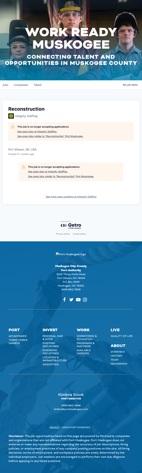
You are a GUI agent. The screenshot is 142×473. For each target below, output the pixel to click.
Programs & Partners (86, 345)
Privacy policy (63, 234)
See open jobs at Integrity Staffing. (37, 131)
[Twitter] (71, 299)
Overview (118, 352)
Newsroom (119, 364)
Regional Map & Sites (53, 337)
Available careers (84, 352)
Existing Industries (51, 345)
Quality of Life (122, 336)
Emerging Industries (51, 352)
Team (114, 360)
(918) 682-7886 (71, 289)
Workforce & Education (87, 337)
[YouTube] (78, 299)
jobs (5, 85)
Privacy (55, 427)
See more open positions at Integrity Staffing (71, 196)
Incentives (51, 364)
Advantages (17, 336)
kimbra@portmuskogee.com (71, 409)
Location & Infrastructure (55, 359)
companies (21, 85)
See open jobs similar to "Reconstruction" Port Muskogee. (50, 136)
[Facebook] (64, 299)
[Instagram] (85, 299)
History (116, 356)
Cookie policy (79, 234)
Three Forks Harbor (18, 341)
